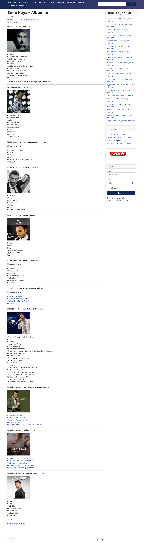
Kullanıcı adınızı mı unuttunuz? (118, 200)
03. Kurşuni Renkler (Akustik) (18, 420)
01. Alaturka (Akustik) (15, 415)
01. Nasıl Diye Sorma (15, 296)
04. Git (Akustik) (13, 422)
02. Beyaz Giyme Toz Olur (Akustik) (20, 461)
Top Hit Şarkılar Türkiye (116, 134)
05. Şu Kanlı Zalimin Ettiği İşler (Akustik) (22, 468)
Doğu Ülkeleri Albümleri (19, 5)
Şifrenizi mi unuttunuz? (115, 198)
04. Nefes (10, 303)
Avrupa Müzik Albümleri (76, 2)
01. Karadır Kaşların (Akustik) (18, 458)
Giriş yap (121, 193)
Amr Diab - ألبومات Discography (119, 144)
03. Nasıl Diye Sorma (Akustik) (18, 301)
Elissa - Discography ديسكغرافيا (118, 141)
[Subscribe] (118, 154)
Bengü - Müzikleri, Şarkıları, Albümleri (121, 121)
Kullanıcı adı (111, 171)
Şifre (109, 180)
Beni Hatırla (114, 188)
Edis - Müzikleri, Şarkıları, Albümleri (120, 96)
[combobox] (112, 4)
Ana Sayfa (12, 2)
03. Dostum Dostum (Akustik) (18, 463)
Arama (131, 4)
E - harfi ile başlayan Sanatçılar (28, 19)
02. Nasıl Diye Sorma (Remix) (18, 299)
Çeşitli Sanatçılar (40, 2)
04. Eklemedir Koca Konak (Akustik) (20, 465)
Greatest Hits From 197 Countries (119, 137)
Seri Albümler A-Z (24, 2)
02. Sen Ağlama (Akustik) (16, 418)
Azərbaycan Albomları (56, 2)
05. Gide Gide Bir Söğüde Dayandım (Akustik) (24, 425)
